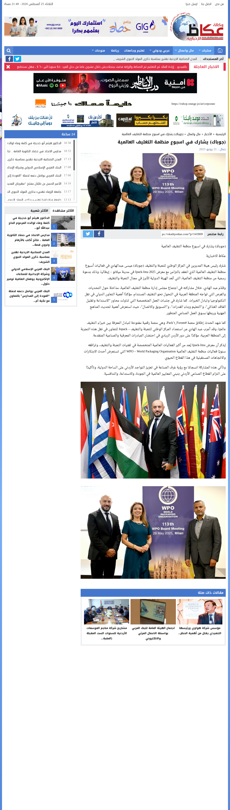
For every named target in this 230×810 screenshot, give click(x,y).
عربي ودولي (161, 50)
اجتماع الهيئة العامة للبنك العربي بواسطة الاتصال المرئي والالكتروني (153, 633)
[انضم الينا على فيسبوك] (9, 59)
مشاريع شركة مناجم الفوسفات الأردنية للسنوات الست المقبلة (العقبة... (106, 633)
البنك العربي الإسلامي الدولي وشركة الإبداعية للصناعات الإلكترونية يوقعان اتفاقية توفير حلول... (28, 276)
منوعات (100, 50)
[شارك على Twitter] (88, 233)
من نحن (219, 4)
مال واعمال (186, 50)
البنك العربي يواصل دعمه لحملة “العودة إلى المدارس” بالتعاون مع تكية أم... (29, 296)
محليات (206, 50)
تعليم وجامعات (134, 50)
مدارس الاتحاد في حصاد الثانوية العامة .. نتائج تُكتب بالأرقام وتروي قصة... (28, 240)
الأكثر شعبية (39, 210)
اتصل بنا (206, 4)
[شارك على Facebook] (99, 233)
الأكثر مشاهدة (63, 210)
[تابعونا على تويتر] (17, 59)
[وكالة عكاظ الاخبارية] (197, 27)
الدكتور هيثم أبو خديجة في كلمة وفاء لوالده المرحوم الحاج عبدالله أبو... (29, 223)
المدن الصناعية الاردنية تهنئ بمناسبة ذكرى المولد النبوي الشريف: (156, 59)
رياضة (115, 50)
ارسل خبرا (191, 4)
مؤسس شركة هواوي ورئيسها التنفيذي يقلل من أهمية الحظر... (199, 631)
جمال (223, 149)
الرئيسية (220, 50)
